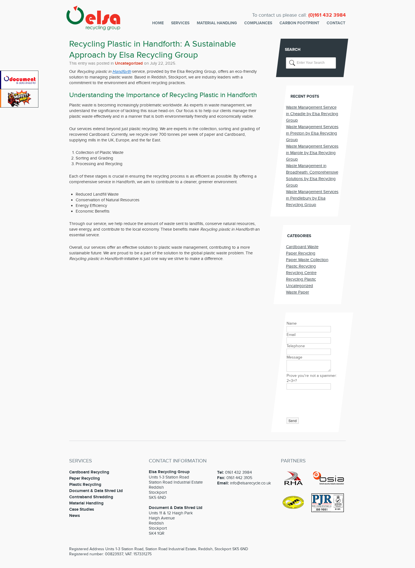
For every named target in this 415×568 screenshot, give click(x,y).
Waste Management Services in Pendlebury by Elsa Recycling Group (312, 198)
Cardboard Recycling (89, 472)
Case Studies (81, 509)
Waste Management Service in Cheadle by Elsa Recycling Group (312, 114)
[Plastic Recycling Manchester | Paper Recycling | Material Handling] (93, 27)
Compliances (258, 23)
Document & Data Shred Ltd (96, 490)
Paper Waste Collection (307, 259)
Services (180, 23)
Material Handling (217, 23)
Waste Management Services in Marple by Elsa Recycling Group (312, 153)
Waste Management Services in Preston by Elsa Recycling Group (312, 133)
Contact (336, 23)
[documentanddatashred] (19, 88)
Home (158, 23)
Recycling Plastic (301, 279)
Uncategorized (129, 63)
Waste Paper (297, 292)
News (74, 515)
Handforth (121, 71)
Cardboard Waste (302, 246)
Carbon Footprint (299, 23)
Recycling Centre (301, 272)
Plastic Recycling (301, 266)
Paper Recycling (300, 253)
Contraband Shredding (91, 497)
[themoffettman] (19, 106)
